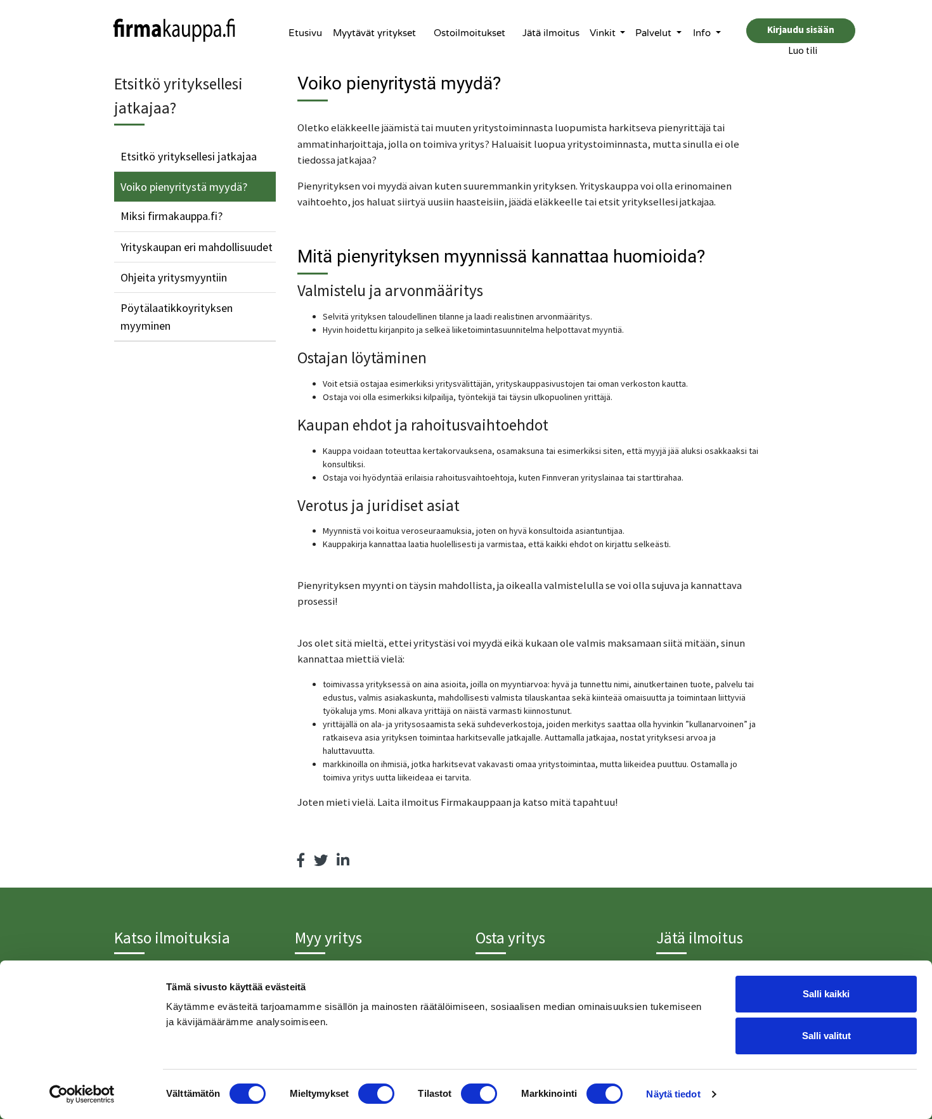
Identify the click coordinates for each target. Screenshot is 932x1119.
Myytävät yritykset (374, 33)
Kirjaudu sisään (800, 29)
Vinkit (604, 33)
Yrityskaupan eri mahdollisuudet (196, 247)
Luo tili (802, 50)
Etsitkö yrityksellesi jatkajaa (188, 156)
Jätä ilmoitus (550, 33)
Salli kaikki (826, 993)
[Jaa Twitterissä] (321, 860)
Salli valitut (826, 1035)
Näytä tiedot (673, 1094)
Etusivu (305, 33)
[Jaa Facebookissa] (301, 860)
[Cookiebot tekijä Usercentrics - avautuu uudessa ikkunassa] (82, 1094)
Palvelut (654, 33)
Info (703, 33)
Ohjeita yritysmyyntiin (173, 277)
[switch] (376, 1093)
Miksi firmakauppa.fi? (171, 216)
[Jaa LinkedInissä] (343, 860)
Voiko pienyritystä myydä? (183, 186)
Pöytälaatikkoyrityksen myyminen (176, 316)
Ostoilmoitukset (469, 33)
